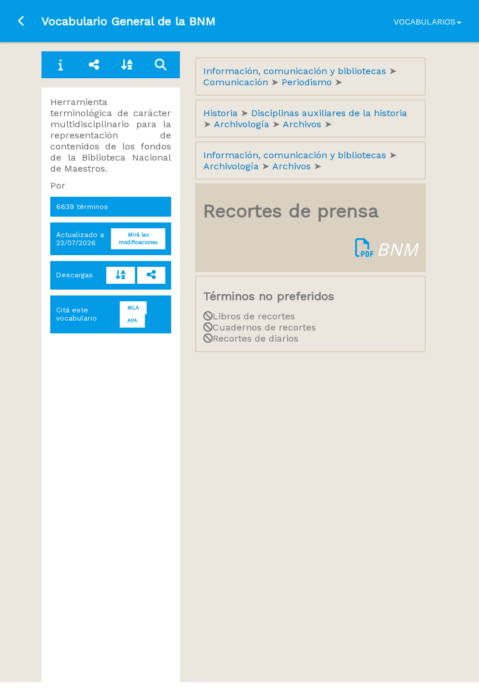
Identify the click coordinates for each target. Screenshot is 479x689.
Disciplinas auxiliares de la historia (329, 113)
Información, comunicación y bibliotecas (296, 70)
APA (132, 320)
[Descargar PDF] (364, 249)
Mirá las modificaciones (138, 238)
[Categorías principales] (94, 65)
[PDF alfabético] (120, 275)
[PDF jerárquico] (151, 275)
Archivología (243, 124)
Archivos (303, 124)
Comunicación (237, 82)
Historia (222, 113)
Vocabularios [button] (425, 21)
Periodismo (308, 82)
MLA (133, 308)
